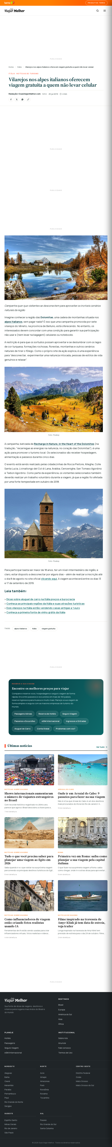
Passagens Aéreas (23, 713)
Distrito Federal (83, 1073)
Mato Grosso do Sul (85, 1085)
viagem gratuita (48, 628)
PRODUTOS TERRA (96, 3)
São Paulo (9, 1132)
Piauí (7, 1097)
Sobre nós (63, 1038)
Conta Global (43, 728)
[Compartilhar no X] (16, 99)
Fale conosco (64, 1048)
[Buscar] (97, 11)
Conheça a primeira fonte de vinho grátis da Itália (35, 612)
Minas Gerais (10, 1124)
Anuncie (62, 1043)
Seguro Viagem (69, 713)
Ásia (60, 1019)
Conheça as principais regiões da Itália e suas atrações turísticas (45, 603)
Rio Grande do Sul (48, 1124)
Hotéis (8, 1038)
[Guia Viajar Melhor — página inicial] (15, 10)
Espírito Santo (11, 1120)
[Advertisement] (56, 37)
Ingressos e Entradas (76, 721)
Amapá (43, 1077)
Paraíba (8, 1089)
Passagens (10, 1043)
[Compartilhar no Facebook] (11, 99)
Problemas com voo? (65, 728)
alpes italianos (20, 628)
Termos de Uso (65, 1052)
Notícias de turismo (28, 74)
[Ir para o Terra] (9, 3)
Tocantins (44, 1097)
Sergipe (8, 1106)
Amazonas (45, 1081)
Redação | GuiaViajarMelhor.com (25, 94)
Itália (19, 67)
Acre (42, 1073)
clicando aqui (49, 578)
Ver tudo (100, 747)
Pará (42, 1085)
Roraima (44, 1093)
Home (11, 67)
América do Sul (65, 1014)
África (61, 1024)
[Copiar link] (28, 99)
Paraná (43, 1120)
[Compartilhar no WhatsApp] (22, 99)
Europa (61, 1009)
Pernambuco (10, 1093)
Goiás (78, 1077)
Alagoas (8, 1073)
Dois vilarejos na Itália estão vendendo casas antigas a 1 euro (43, 608)
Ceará (7, 1081)
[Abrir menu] (104, 11)
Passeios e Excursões (24, 721)
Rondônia (44, 1089)
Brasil (60, 1005)
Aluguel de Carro (22, 728)
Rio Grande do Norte (14, 1102)
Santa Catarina (47, 1128)
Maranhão (9, 1085)
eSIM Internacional (50, 721)
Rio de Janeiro (11, 1128)
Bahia (7, 1077)
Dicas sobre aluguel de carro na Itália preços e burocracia (40, 599)
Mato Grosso (82, 1081)
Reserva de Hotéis (47, 713)
